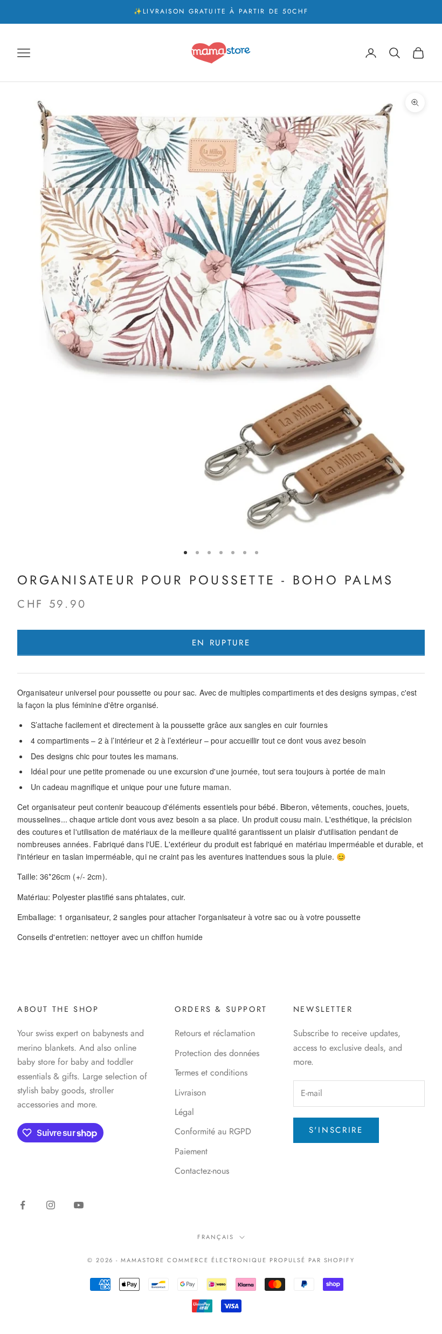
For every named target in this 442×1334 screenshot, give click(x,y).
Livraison (190, 1092)
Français (215, 1237)
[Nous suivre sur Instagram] (50, 1205)
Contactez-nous (202, 1171)
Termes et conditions (211, 1072)
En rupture (221, 643)
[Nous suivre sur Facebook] (22, 1205)
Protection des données (217, 1053)
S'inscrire (336, 1130)
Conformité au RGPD (213, 1131)
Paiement (191, 1151)
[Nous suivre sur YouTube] (78, 1205)
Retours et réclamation (215, 1033)
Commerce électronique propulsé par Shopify (261, 1260)
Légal (184, 1112)
